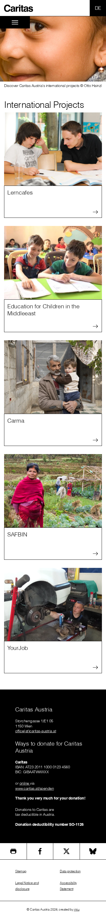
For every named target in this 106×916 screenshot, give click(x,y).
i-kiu (77, 909)
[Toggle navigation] (15, 22)
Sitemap (20, 871)
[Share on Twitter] (66, 851)
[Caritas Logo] (18, 8)
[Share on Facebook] (40, 851)
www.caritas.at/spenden (34, 788)
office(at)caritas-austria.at (35, 731)
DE (98, 8)
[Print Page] (13, 851)
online (25, 783)
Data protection (70, 871)
